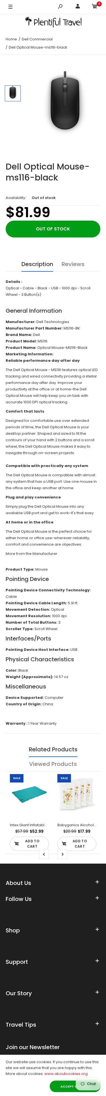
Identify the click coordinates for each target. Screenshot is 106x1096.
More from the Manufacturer (31, 553)
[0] (95, 7)
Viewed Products (53, 764)
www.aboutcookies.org (66, 1073)
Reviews (73, 264)
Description (37, 264)
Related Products (53, 749)
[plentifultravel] (53, 23)
